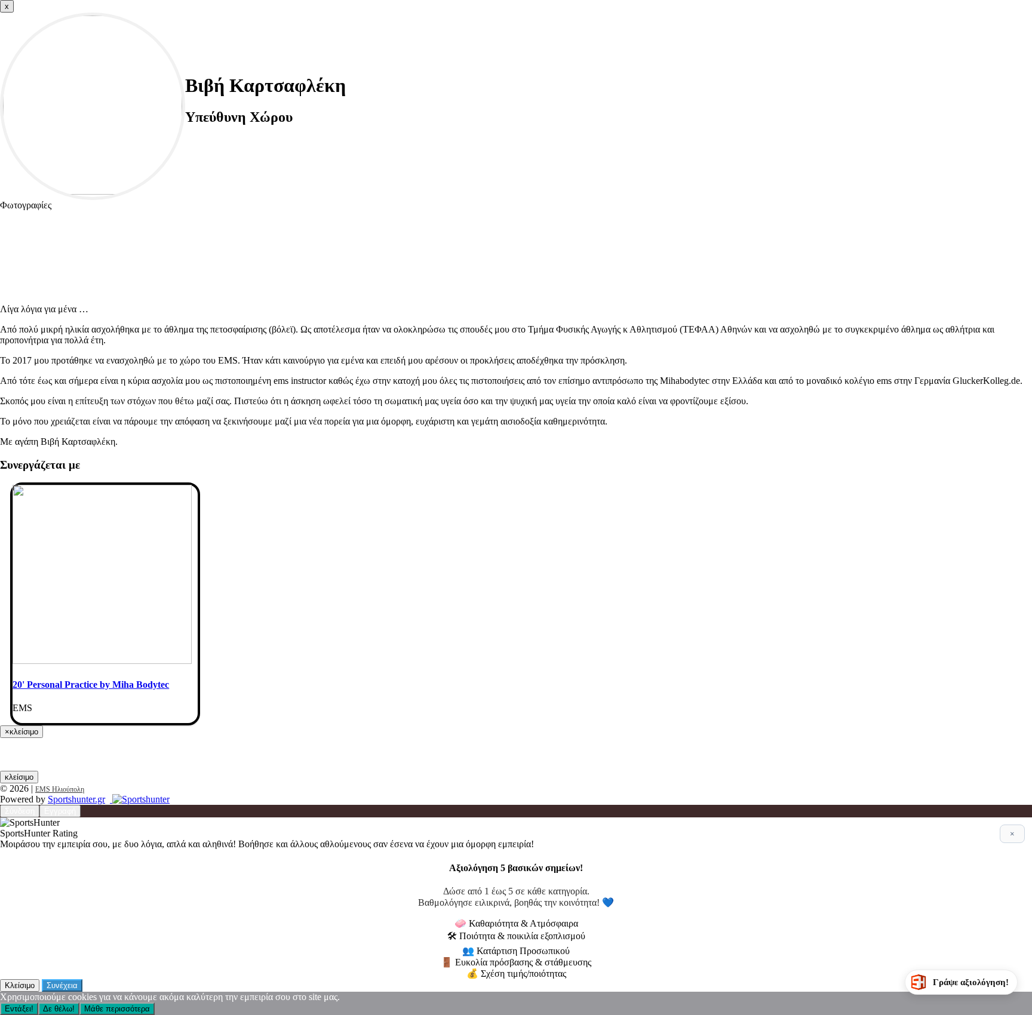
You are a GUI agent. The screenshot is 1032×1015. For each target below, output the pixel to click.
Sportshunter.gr (76, 799)
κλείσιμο (19, 777)
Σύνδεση (20, 811)
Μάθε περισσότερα (117, 1008)
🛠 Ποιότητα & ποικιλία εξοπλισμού (516, 936)
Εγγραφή (60, 811)
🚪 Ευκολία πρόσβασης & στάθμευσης (516, 962)
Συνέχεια (62, 985)
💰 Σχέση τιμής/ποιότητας (516, 973)
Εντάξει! (19, 1008)
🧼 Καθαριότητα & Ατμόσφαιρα (516, 923)
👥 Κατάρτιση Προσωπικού (516, 951)
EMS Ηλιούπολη (59, 789)
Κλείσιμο (20, 985)
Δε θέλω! (59, 1008)
